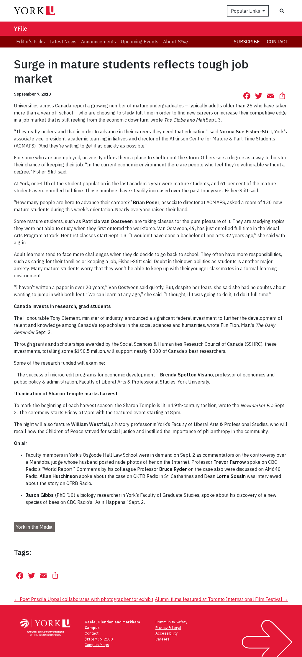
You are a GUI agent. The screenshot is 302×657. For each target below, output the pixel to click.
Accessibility (166, 633)
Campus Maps (97, 644)
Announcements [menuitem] (98, 42)
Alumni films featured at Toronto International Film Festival (221, 599)
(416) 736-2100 (99, 639)
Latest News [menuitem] (63, 42)
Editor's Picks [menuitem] (30, 42)
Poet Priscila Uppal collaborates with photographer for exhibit (83, 599)
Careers (162, 639)
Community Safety (171, 622)
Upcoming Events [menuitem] (139, 42)
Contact (277, 42)
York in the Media (34, 527)
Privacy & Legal (168, 627)
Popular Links (246, 11)
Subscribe (247, 42)
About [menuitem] (175, 42)
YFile (20, 28)
